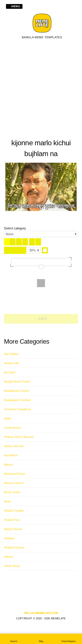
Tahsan (8, 556)
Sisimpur (9, 538)
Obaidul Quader (14, 510)
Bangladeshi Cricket (16, 390)
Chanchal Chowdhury (17, 409)
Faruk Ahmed (12, 427)
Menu (15, 6)
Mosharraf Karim (14, 473)
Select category (15, 228)
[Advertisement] (41, 88)
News (7, 501)
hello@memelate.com (41, 613)
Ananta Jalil (11, 363)
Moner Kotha (12, 492)
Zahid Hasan (12, 565)
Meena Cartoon (14, 483)
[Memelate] (42, 33)
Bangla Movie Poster (17, 381)
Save (42, 319)
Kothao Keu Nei (14, 446)
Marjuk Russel (13, 529)
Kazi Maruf (11, 455)
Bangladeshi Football (17, 400)
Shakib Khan (12, 519)
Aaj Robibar (11, 353)
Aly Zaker (10, 372)
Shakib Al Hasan (14, 547)
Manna (8, 464)
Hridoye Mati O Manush (19, 436)
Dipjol (7, 418)
